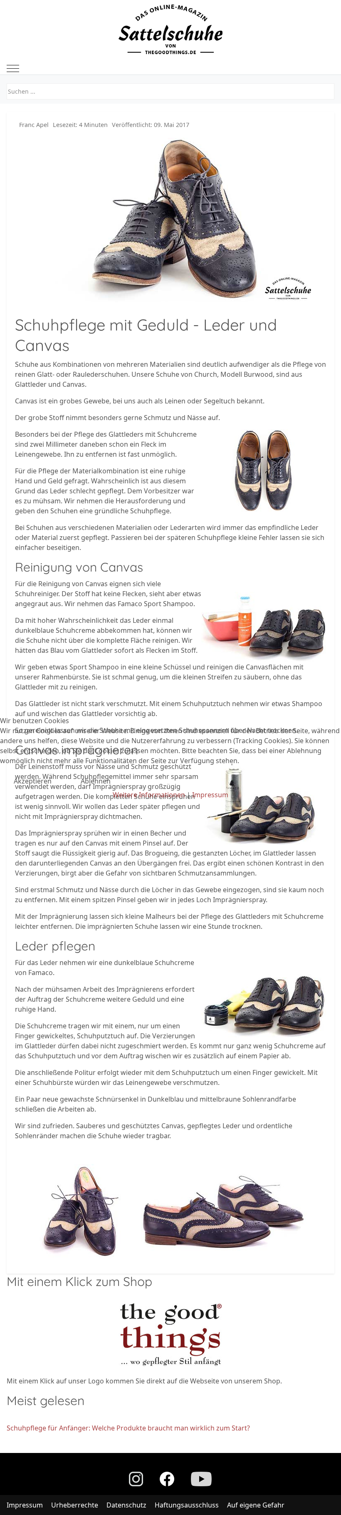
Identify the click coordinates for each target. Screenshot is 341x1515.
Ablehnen (96, 781)
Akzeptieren (33, 781)
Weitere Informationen (149, 794)
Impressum (210, 794)
